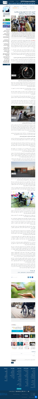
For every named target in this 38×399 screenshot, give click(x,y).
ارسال (12, 362)
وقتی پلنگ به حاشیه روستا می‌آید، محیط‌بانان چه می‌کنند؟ (6, 31)
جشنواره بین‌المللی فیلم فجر (19, 375)
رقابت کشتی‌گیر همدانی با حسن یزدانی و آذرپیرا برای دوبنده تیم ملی (6, 57)
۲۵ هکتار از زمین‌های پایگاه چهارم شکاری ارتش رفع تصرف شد (6, 34)
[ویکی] (10, 391)
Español (6, 376)
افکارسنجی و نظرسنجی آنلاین (19, 371)
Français (6, 380)
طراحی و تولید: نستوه (32, 395)
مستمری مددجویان (23, 272)
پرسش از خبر (19, 378)
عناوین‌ (32, 3)
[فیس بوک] (15, 391)
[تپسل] (11, 324)
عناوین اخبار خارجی (26, 380)
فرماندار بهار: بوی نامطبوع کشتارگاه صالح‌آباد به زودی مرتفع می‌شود (6, 54)
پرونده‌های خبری (26, 370)
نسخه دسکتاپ (19, 388)
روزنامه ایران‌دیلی (12, 375)
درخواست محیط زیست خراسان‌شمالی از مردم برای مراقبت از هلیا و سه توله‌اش (6, 45)
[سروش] (18, 391)
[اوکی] (12, 391)
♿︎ (36, 397)
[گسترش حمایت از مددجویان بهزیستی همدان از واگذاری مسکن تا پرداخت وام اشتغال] (23, 23)
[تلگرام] (28, 391)
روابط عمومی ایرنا (33, 376)
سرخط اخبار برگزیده (26, 372)
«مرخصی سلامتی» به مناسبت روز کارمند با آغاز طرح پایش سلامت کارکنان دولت (6, 41)
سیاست (30, 3)
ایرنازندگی (13, 370)
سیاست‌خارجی (14, 3)
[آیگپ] (21, 391)
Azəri (6, 374)
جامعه (20, 3)
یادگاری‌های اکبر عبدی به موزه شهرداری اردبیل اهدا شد (6, 37)
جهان (22, 3)
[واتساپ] (9, 391)
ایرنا (27, 1)
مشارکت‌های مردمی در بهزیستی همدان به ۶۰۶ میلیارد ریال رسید (27, 298)
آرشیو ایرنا (34, 372)
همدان (19, 272)
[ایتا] (19, 391)
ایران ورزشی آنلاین (12, 377)
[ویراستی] (16, 391)
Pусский (6, 378)
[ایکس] (27, 391)
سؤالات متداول (33, 374)
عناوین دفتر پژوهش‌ (26, 382)
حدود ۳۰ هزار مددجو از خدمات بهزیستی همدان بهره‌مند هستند (27, 318)
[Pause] (24, 331)
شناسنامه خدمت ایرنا (33, 379)
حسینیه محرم (19, 383)
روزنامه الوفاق (12, 372)
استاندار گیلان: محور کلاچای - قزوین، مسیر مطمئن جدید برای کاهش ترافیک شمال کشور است (6, 61)
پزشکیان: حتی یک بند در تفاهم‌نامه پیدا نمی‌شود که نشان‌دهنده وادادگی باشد (6, 14)
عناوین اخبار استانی (26, 377)
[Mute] (25, 331)
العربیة (6, 372)
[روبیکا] (25, 391)
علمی (10, 3)
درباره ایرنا (34, 370)
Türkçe (6, 375)
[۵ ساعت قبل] (6, 9)
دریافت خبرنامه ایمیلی (33, 385)
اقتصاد (27, 3)
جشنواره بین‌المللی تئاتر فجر (19, 385)
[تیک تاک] (13, 391)
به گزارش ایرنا (33, 40)
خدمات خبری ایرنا (33, 387)
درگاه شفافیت (33, 380)
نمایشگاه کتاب (19, 376)
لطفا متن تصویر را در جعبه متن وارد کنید (30, 359)
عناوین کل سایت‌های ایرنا (26, 375)
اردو (6, 379)
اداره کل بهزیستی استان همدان (30, 272)
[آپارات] (24, 391)
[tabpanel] (6, 12)
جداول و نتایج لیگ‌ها (19, 381)
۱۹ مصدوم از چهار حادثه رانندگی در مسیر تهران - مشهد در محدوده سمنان (6, 48)
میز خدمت (34, 383)
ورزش (24, 3)
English (6, 371)
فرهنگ (18, 3)
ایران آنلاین (12, 374)
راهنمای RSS (33, 375)
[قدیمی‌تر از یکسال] (23, 290)
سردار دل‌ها (19, 372)
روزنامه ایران (12, 371)
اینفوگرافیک (19, 379)
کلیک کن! (17, 331)
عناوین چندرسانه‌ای (26, 385)
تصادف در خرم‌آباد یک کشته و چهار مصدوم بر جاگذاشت (6, 51)
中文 (6, 370)
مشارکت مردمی (33, 382)
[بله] (22, 391)
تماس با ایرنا (33, 371)
